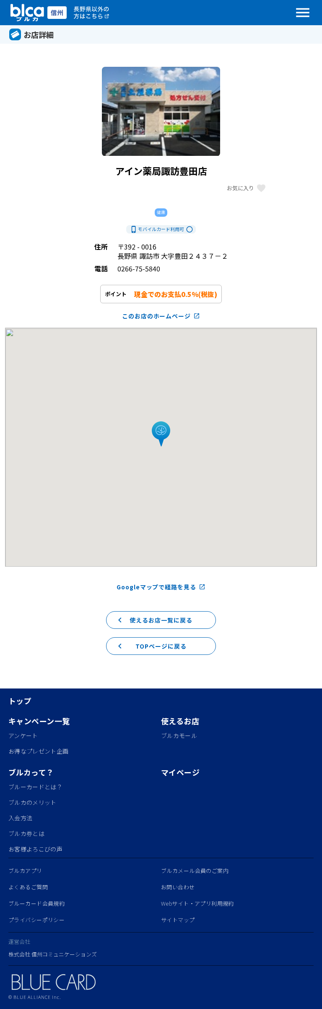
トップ (19, 700)
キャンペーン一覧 (39, 720)
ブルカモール (179, 735)
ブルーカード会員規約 (36, 903)
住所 (101, 246)
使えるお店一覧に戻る (153, 620)
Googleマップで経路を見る (161, 586)
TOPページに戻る (151, 646)
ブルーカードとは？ (35, 787)
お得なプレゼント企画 (38, 751)
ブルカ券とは (26, 833)
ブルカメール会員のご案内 (195, 871)
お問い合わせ (178, 887)
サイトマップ (178, 920)
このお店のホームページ (161, 316)
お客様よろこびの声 (35, 849)
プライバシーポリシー (36, 920)
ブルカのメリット (32, 802)
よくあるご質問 (28, 887)
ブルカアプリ (25, 871)
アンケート (23, 735)
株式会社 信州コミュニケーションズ (52, 954)
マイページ (180, 772)
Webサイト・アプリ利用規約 (197, 903)
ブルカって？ (31, 772)
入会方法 (20, 818)
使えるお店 (180, 720)
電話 (101, 268)
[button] (161, 434)
